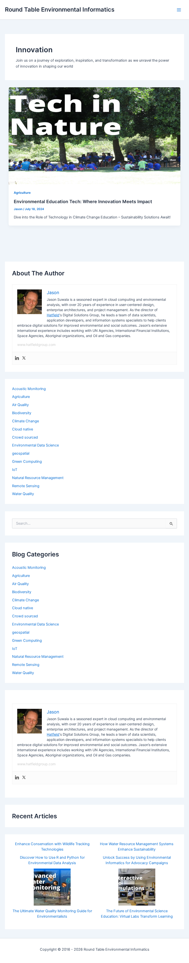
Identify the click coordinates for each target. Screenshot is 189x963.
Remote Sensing (25, 486)
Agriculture (22, 193)
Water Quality (23, 494)
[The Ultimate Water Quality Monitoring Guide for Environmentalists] (52, 887)
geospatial (20, 453)
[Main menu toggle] (179, 10)
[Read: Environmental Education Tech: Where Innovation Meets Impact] (95, 135)
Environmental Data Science (35, 445)
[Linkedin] (17, 358)
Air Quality (20, 405)
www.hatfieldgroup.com (36, 344)
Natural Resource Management (37, 478)
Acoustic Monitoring (29, 389)
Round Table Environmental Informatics (59, 9)
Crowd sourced (25, 437)
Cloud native (22, 429)
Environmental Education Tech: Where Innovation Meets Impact (83, 201)
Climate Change (25, 421)
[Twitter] (24, 358)
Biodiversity (21, 413)
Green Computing (27, 461)
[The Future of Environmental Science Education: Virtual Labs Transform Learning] (136, 887)
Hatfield (53, 315)
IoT (14, 469)
